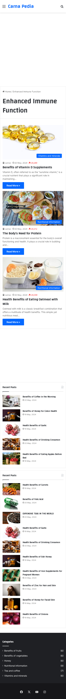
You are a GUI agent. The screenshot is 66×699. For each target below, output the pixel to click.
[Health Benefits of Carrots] (11, 489)
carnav (8, 163)
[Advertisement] (33, 49)
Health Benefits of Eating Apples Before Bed (42, 456)
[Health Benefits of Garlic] (11, 430)
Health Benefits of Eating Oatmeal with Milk (30, 301)
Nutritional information (15, 665)
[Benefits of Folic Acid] (11, 503)
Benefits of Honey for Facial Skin (39, 600)
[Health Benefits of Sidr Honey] (11, 561)
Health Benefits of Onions (35, 614)
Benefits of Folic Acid (33, 499)
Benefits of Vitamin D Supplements (27, 167)
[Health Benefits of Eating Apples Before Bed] (11, 458)
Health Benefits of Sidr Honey (37, 557)
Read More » (13, 185)
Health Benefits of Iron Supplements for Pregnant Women (42, 573)
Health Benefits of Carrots (35, 485)
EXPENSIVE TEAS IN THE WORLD (38, 514)
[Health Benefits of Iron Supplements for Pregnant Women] (11, 575)
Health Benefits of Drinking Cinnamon (41, 440)
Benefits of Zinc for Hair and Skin (39, 585)
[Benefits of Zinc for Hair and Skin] (11, 590)
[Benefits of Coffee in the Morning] (11, 401)
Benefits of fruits (12, 650)
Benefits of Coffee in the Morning (39, 397)
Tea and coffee (12, 670)
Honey (7, 660)
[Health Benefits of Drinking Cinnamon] (11, 444)
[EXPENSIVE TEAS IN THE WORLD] (11, 518)
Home (7, 91)
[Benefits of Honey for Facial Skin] (11, 604)
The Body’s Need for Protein (22, 233)
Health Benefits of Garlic (34, 425)
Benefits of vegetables (16, 655)
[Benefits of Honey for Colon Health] (11, 415)
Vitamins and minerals (15, 675)
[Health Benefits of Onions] (11, 618)
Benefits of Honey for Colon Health (40, 411)
